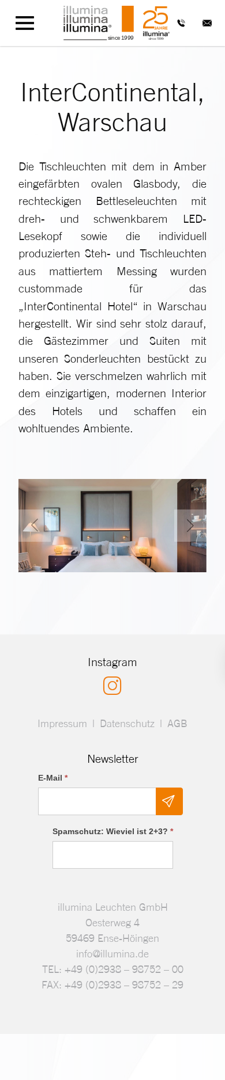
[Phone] (181, 23)
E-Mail (53, 777)
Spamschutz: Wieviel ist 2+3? (112, 831)
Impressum (62, 723)
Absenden (169, 801)
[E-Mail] (207, 23)
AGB (177, 723)
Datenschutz (127, 723)
